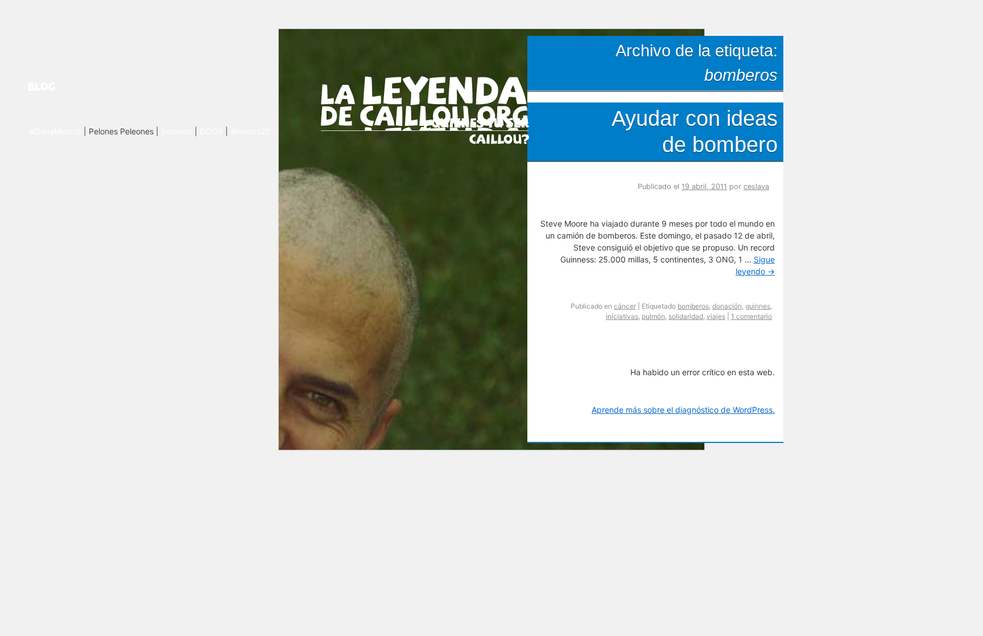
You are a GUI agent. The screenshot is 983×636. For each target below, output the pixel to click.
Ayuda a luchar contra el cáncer (476, 130)
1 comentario (751, 316)
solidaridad (685, 316)
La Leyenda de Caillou (424, 101)
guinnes (757, 306)
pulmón (653, 316)
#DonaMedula (55, 131)
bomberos (693, 306)
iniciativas (622, 316)
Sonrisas (176, 131)
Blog (55, 86)
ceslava (756, 186)
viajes (716, 316)
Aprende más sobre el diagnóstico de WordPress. (683, 410)
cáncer (625, 306)
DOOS (211, 131)
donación (727, 306)
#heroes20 (250, 131)
